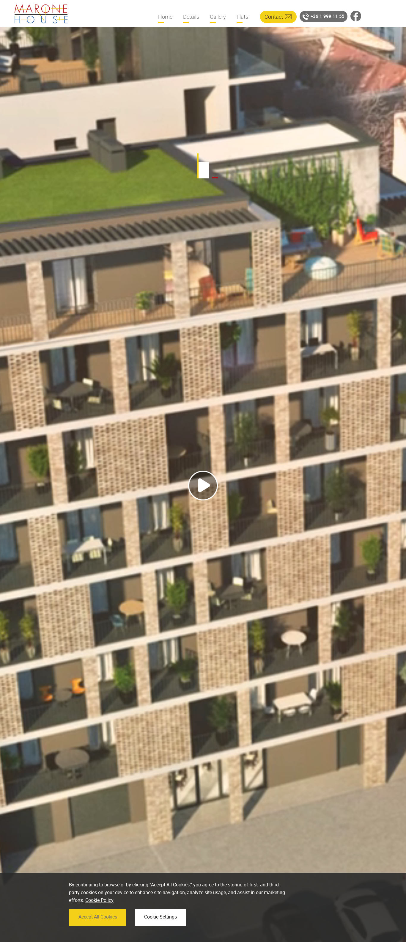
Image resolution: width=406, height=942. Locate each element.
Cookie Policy (99, 900)
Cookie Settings (160, 916)
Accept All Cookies (97, 916)
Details (191, 16)
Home (165, 16)
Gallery (218, 16)
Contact (274, 16)
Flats (242, 16)
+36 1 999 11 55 (327, 16)
